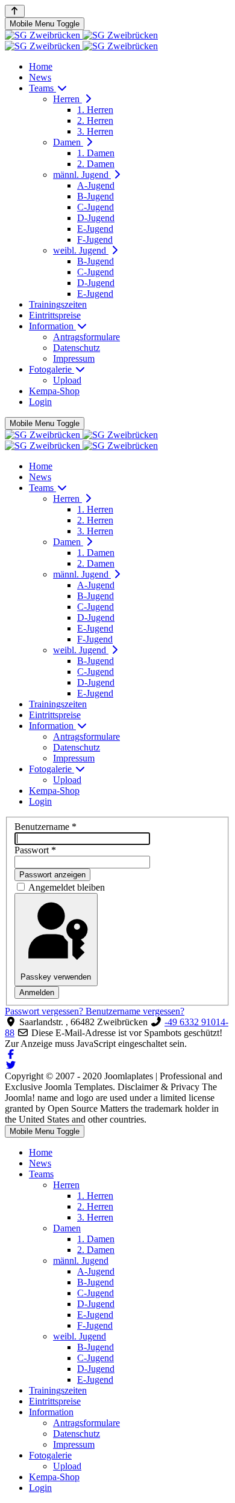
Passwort (35, 850)
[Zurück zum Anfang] (15, 11)
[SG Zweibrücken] (81, 40)
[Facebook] (11, 1054)
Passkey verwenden (55, 976)
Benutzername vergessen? (135, 1011)
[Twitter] (11, 1065)
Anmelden (36, 992)
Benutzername (45, 827)
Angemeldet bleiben (66, 887)
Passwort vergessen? (45, 1011)
